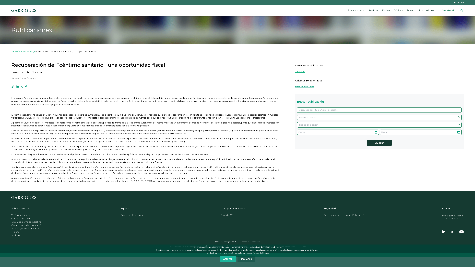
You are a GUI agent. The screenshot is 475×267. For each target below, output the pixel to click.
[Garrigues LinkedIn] (443, 231)
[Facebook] (26, 86)
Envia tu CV (227, 215)
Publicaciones (426, 10)
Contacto (447, 208)
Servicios (373, 10)
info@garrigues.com (453, 216)
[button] (12, 86)
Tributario (300, 71)
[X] (22, 86)
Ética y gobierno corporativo (26, 222)
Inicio (14, 51)
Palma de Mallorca (304, 87)
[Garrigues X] (452, 231)
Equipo (386, 10)
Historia (15, 232)
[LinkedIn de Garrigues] (454, 2)
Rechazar (246, 259)
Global (450, 10)
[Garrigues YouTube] (461, 231)
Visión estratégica (20, 215)
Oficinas (398, 10)
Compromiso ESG (20, 218)
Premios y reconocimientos (25, 228)
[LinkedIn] (17, 86)
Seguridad (330, 208)
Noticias (15, 235)
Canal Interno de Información (26, 225)
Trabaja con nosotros (233, 208)
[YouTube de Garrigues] (462, 2)
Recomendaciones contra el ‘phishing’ (344, 215)
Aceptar (228, 259)
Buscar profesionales (132, 215)
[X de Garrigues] (458, 2)
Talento (411, 10)
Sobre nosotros (356, 10)
